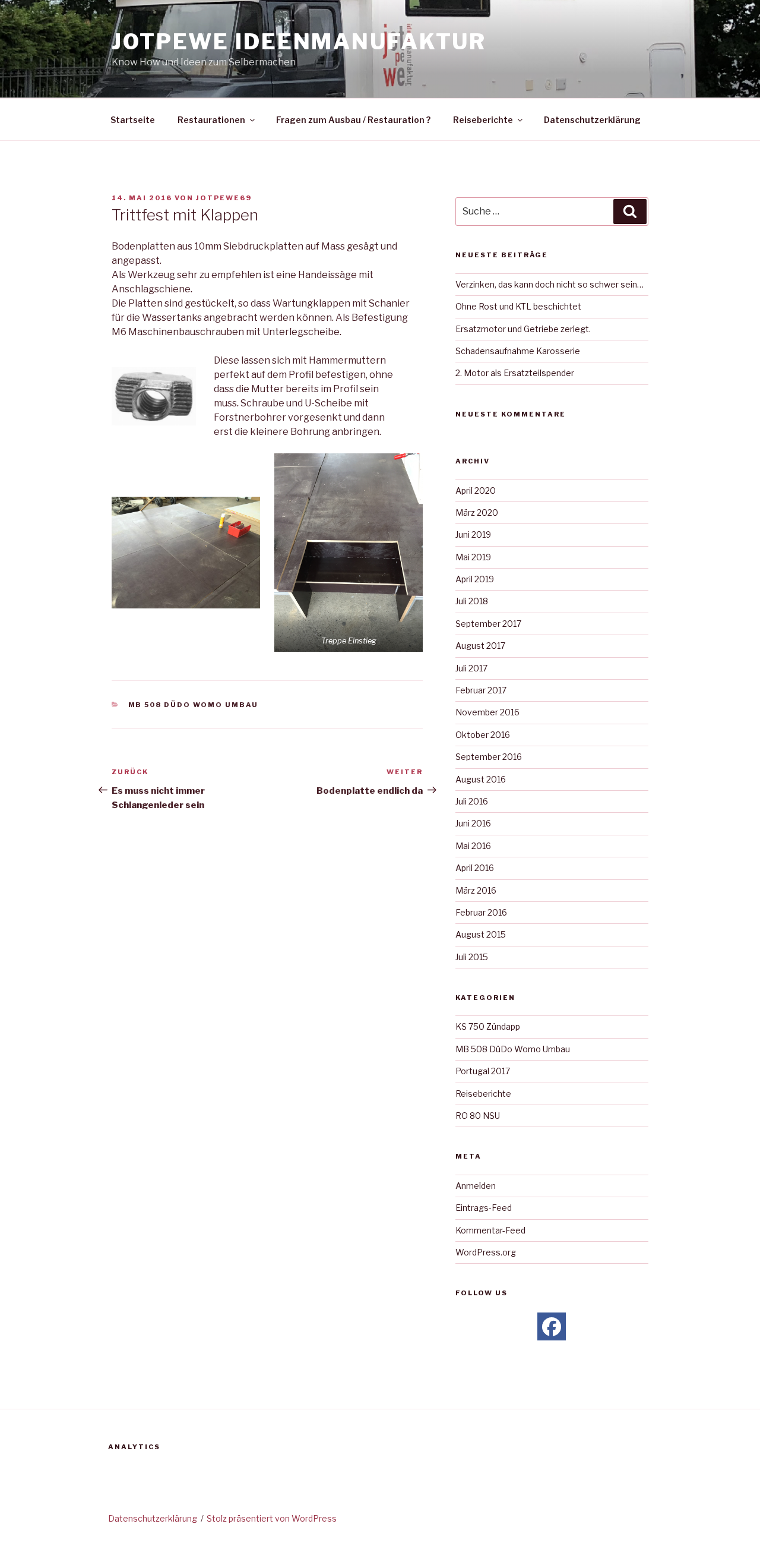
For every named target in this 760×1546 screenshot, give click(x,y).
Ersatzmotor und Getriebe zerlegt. (523, 329)
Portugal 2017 (482, 1071)
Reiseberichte (483, 120)
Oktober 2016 (482, 735)
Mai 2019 (473, 557)
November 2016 (487, 712)
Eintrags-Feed (483, 1208)
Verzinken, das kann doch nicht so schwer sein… (549, 284)
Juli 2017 (471, 668)
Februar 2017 (480, 690)
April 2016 (474, 868)
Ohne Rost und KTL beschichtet (518, 306)
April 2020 (475, 490)
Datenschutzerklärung (592, 120)
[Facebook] (551, 1326)
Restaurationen (211, 120)
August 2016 (480, 779)
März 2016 (475, 890)
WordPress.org (485, 1252)
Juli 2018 (471, 601)
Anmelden (475, 1186)
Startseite (132, 120)
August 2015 (480, 934)
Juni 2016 (473, 823)
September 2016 (488, 757)
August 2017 (480, 646)
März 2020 (476, 512)
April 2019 (474, 579)
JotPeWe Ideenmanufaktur (299, 42)
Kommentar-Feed (490, 1230)
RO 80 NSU (477, 1115)
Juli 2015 (471, 957)
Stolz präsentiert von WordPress (272, 1518)
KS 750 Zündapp (487, 1026)
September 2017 (488, 624)
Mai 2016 (473, 846)
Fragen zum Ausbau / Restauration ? (353, 120)
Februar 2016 (481, 912)
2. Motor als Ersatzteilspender (514, 373)
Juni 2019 (473, 534)
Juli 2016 (471, 801)
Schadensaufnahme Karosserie (517, 351)
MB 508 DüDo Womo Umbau (193, 705)
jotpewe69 (224, 198)
